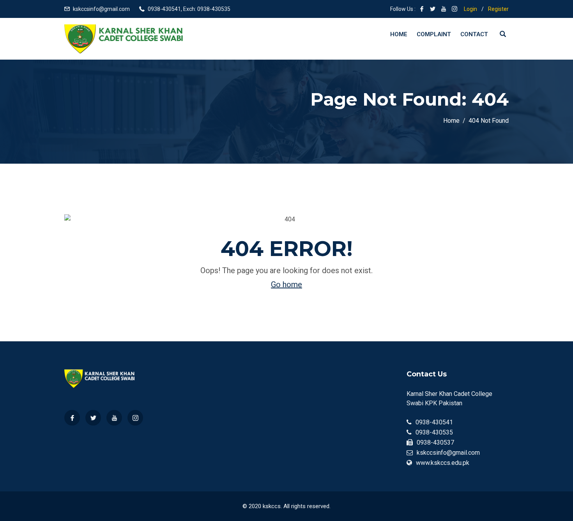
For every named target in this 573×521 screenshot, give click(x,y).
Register (498, 9)
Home (398, 34)
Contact (474, 34)
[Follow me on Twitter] (432, 9)
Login (470, 9)
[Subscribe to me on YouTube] (443, 9)
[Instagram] (135, 418)
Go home (286, 284)
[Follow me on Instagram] (454, 9)
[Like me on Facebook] (421, 9)
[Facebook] (72, 418)
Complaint (434, 34)
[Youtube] (114, 418)
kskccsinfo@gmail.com (101, 9)
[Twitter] (93, 418)
